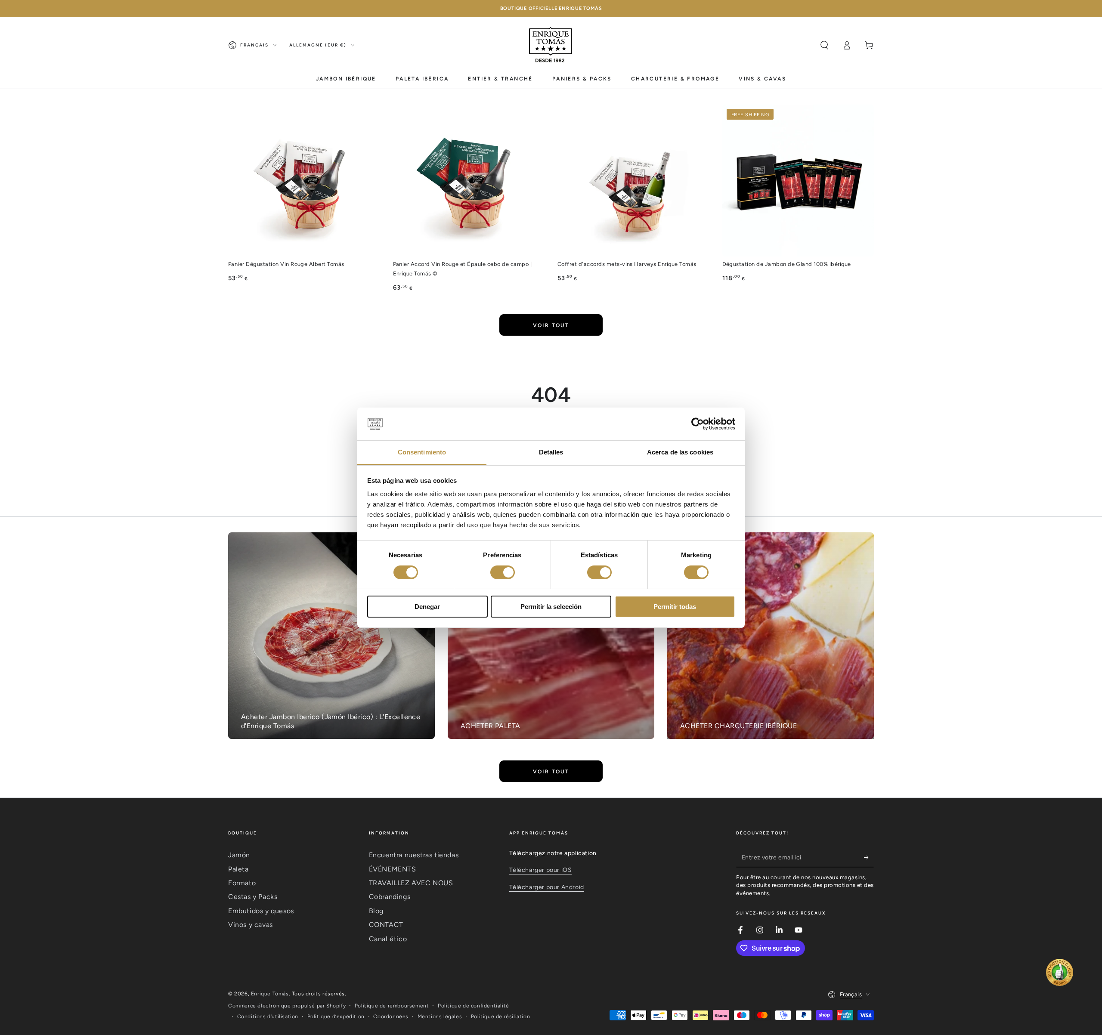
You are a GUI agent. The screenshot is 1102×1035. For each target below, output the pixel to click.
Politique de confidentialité (473, 1006)
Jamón (239, 855)
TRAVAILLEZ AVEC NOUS (411, 883)
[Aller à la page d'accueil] (551, 45)
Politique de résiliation (500, 1016)
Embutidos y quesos (261, 911)
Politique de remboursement (392, 1006)
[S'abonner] (869, 857)
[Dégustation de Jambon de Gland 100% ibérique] (798, 180)
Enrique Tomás (270, 994)
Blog (376, 911)
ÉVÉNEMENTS (392, 869)
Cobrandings (390, 897)
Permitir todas (674, 606)
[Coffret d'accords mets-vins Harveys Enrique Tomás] (633, 180)
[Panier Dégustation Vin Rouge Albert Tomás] (304, 180)
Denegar (427, 606)
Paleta (238, 869)
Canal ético (388, 939)
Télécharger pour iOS (540, 870)
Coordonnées (391, 1016)
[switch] (502, 572)
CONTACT (386, 925)
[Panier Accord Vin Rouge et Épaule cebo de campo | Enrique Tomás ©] (469, 180)
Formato (242, 883)
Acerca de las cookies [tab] (680, 452)
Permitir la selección (551, 606)
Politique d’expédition (336, 1016)
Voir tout (551, 325)
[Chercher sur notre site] (824, 45)
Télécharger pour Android (546, 887)
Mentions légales (440, 1016)
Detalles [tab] (551, 452)
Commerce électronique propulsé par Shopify (287, 1006)
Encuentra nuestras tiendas (414, 855)
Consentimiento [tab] (422, 452)
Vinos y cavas (250, 925)
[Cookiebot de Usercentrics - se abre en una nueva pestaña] (697, 423)
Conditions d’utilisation (267, 1016)
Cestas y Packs (252, 897)
